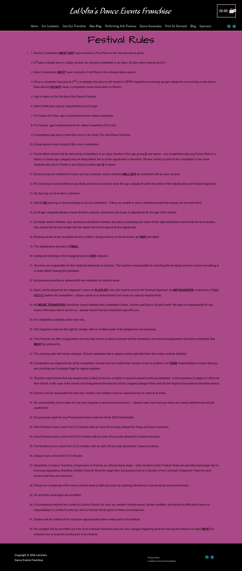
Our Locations (50, 26)
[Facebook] (228, 26)
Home (34, 26)
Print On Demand (176, 26)
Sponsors (205, 26)
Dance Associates (150, 26)
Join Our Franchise (74, 26)
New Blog (96, 26)
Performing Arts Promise (120, 26)
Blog (193, 26)
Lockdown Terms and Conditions (162, 561)
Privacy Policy (154, 557)
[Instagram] (234, 26)
